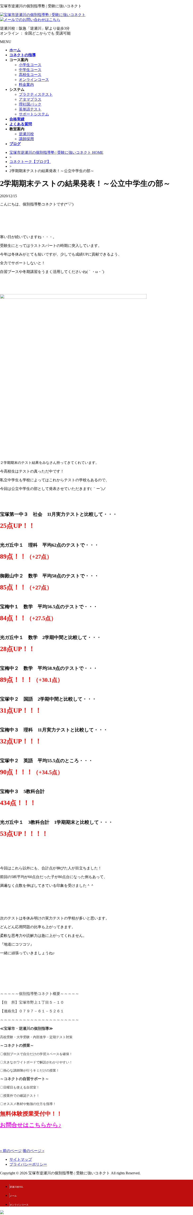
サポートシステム (34, 114)
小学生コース (30, 65)
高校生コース (30, 75)
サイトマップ (20, 1159)
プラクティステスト (36, 94)
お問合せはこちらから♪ (30, 1125)
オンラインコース (34, 80)
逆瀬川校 (26, 134)
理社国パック (30, 104)
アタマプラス (30, 99)
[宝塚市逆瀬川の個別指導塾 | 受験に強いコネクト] (42, 15)
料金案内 (26, 85)
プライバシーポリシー (28, 1164)
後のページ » (33, 1151)
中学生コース (30, 70)
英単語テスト (30, 109)
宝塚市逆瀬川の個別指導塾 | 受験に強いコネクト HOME (56, 152)
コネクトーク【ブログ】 (30, 162)
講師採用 (26, 139)
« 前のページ (11, 1151)
